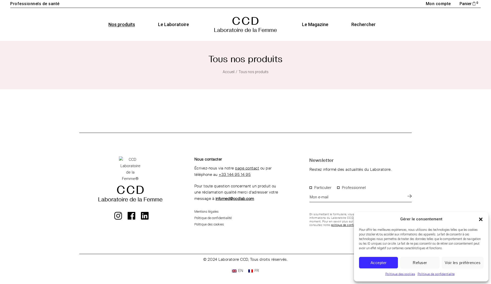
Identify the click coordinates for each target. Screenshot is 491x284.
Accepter (379, 262)
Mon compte (438, 3)
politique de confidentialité (348, 225)
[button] (480, 219)
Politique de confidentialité (436, 274)
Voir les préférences (463, 262)
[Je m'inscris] (409, 196)
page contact (247, 168)
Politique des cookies (400, 274)
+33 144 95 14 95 (235, 175)
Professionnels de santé (35, 3)
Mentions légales (206, 211)
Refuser (420, 262)
